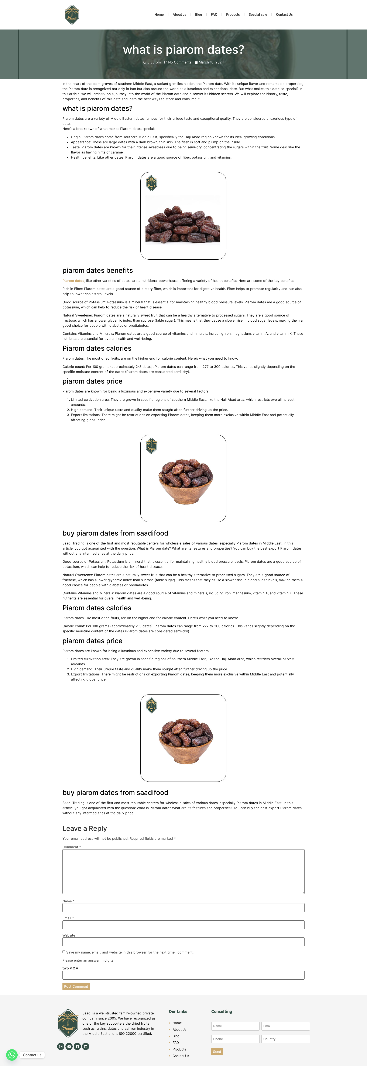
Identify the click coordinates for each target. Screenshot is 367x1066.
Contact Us (284, 15)
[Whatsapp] (12, 1055)
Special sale (258, 15)
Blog (198, 15)
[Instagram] (60, 1046)
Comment (71, 847)
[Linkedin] (85, 1046)
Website (68, 935)
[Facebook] (77, 1046)
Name (68, 901)
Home (159, 15)
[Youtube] (69, 1046)
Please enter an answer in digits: (88, 960)
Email (68, 918)
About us (179, 15)
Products (233, 15)
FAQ (214, 15)
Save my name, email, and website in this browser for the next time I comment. (129, 952)
